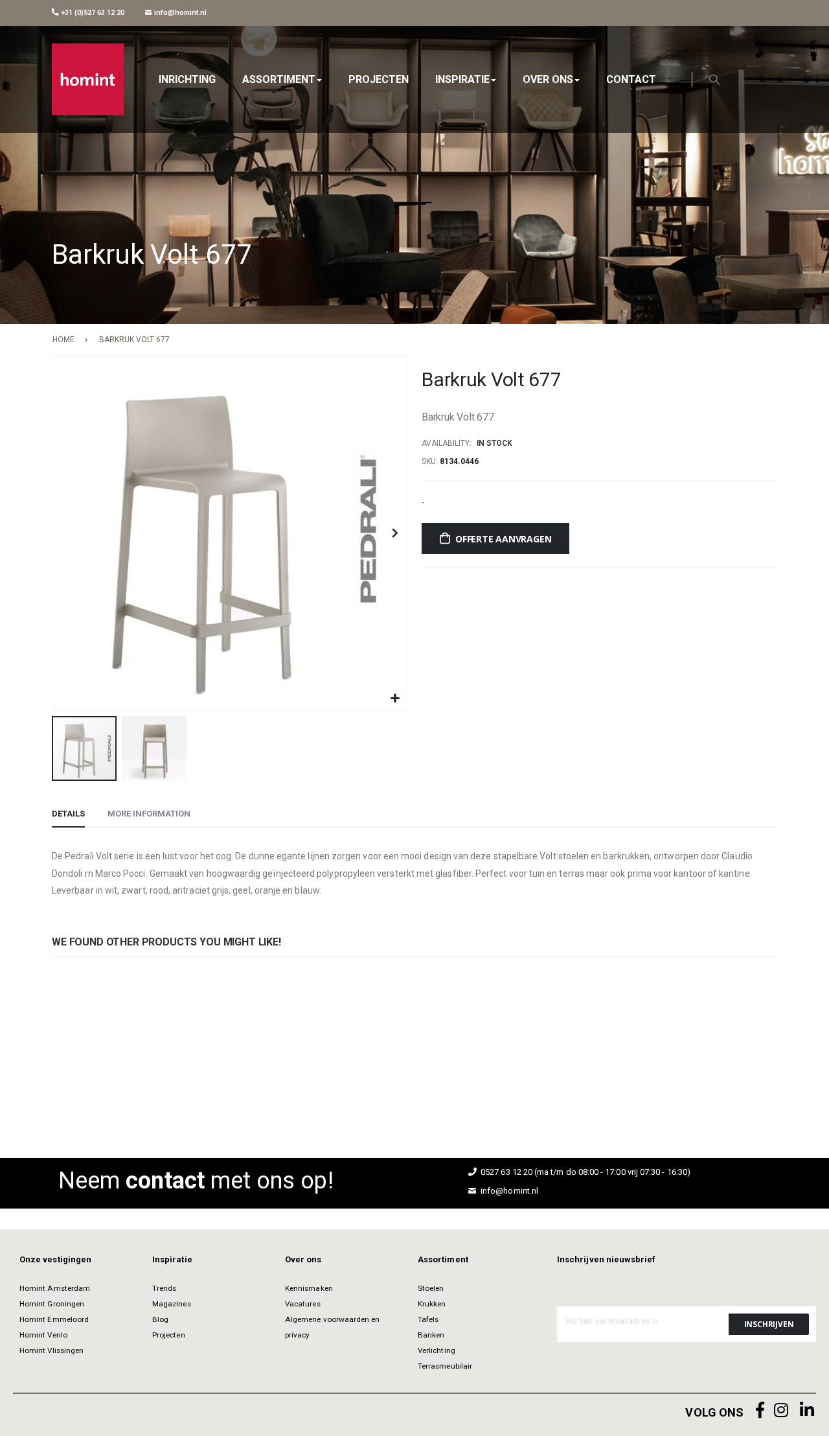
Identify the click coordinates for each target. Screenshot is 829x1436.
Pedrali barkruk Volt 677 (72, 1047)
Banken (431, 1334)
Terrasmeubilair (445, 1366)
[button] (395, 699)
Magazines (171, 1303)
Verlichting (436, 1350)
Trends (164, 1288)
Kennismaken (309, 1288)
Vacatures (303, 1303)
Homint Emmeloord (54, 1319)
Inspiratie (172, 1259)
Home (63, 339)
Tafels (428, 1319)
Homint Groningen (51, 1303)
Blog (160, 1319)
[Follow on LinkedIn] (807, 1410)
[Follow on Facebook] (760, 1410)
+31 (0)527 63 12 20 (91, 12)
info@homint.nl (179, 12)
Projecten (168, 1334)
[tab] (68, 815)
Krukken (432, 1303)
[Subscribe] (769, 1324)
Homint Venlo (43, 1334)
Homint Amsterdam (54, 1288)
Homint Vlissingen (51, 1350)
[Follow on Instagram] (781, 1410)
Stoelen (431, 1288)
